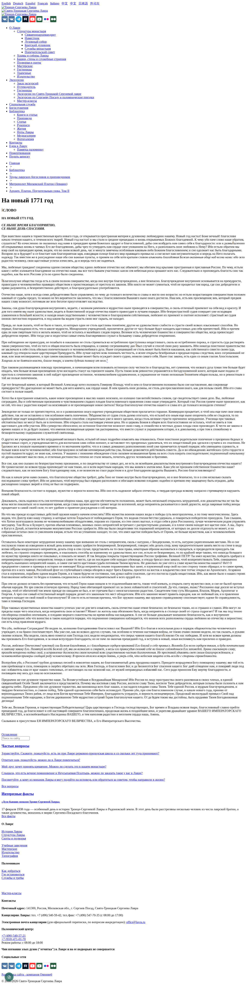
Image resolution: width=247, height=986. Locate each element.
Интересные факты (18, 794)
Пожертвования (19, 153)
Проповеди (24, 118)
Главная (14, 163)
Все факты (8, 816)
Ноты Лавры (25, 132)
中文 (65, 3)
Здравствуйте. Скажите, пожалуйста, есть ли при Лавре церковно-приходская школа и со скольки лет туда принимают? (80, 753)
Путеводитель (26, 87)
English (6, 3)
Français (43, 3)
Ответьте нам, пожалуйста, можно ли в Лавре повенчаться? (41, 760)
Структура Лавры (13, 835)
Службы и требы (13, 877)
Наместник (32, 38)
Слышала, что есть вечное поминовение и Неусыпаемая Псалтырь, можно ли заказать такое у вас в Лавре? (72, 773)
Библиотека (17, 111)
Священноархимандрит (40, 34)
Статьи (21, 121)
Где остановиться (13, 874)
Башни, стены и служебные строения (41, 59)
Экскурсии (16, 80)
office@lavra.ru (135, 922)
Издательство (26, 76)
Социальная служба (22, 104)
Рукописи (23, 125)
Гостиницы (24, 69)
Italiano (54, 3)
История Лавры (12, 831)
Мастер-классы (27, 100)
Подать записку (19, 156)
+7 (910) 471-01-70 (14, 939)
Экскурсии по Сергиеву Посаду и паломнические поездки (55, 97)
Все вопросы (10, 786)
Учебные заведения (14, 845)
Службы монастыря (38, 48)
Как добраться (11, 871)
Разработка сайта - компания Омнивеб (27, 974)
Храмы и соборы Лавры (33, 55)
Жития (21, 128)
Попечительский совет (40, 52)
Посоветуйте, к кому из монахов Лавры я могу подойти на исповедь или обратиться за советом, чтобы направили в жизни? (83, 779)
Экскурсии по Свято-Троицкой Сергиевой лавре (49, 93)
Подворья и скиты (29, 62)
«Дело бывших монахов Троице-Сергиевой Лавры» (31, 801)
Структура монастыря (31, 31)
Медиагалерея (26, 135)
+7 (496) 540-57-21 (14, 935)
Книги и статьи (27, 114)
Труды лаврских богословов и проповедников (39, 177)
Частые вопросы (15, 746)
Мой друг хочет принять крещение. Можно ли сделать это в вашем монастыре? (54, 766)
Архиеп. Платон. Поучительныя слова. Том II (39, 191)
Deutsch (18, 3)
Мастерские (25, 66)
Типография (10, 855)
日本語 (83, 3)
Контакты (15, 142)
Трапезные (24, 73)
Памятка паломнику (30, 149)
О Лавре (14, 27)
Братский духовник (37, 45)
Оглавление (9, 734)
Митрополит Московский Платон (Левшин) (38, 184)
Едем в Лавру (18, 146)
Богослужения (18, 107)
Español (30, 3)
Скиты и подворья (14, 838)
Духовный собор (36, 41)
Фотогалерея (25, 139)
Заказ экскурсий (27, 83)
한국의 (94, 3)
